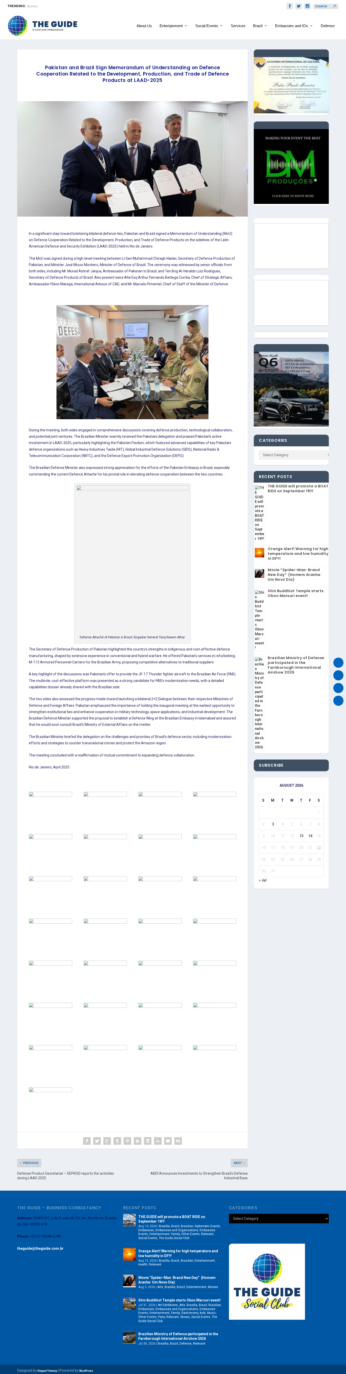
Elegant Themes (47, 1370)
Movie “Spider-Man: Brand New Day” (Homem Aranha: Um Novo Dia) (294, 574)
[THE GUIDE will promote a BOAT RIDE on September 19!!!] (129, 1220)
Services (238, 26)
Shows (185, 1317)
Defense (328, 26)
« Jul (262, 880)
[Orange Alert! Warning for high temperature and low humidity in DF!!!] (129, 1254)
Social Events (206, 26)
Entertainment (171, 26)
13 (301, 836)
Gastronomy (189, 1313)
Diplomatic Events (207, 1226)
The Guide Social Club (174, 1238)
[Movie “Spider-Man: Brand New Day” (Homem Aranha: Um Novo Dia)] (129, 1281)
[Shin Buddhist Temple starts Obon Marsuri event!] (129, 1303)
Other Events (190, 1234)
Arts (160, 1287)
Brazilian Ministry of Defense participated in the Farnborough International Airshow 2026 (296, 665)
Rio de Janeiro (37, 6)
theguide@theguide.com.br (40, 1248)
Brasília (164, 1226)
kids (203, 1313)
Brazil (257, 26)
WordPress (86, 1370)
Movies (213, 1287)
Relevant (207, 1234)
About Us (144, 26)
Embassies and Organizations (177, 1230)
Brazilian (187, 1226)
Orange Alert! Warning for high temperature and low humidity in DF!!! (298, 553)
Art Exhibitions (168, 1305)
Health (142, 1264)
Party (161, 1317)
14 (310, 836)
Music (211, 1313)
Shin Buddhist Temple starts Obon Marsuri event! (296, 593)
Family (175, 1234)
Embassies (146, 1230)
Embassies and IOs (291, 26)
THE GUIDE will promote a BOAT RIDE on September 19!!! (298, 489)
